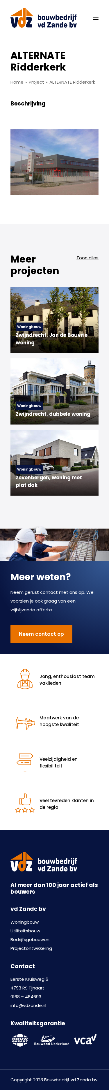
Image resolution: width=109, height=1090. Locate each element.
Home (17, 82)
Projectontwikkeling (31, 948)
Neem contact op (41, 634)
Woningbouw (24, 922)
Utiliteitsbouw (25, 931)
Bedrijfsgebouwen (29, 939)
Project (36, 82)
